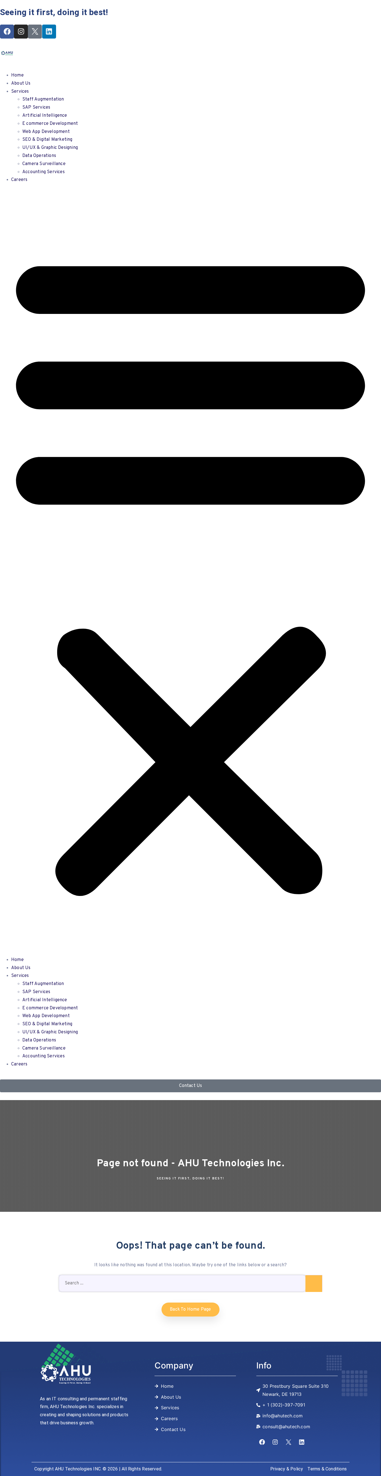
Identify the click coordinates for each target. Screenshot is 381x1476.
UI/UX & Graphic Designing (50, 148)
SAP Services (36, 107)
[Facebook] (7, 32)
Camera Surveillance (44, 164)
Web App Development (46, 132)
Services (20, 91)
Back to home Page (190, 1309)
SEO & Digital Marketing (47, 139)
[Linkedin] (49, 32)
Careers (19, 180)
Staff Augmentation (43, 99)
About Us (21, 83)
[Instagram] (21, 32)
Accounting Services (43, 172)
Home (17, 75)
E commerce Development (50, 124)
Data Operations (39, 156)
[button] (190, 571)
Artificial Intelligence (44, 115)
